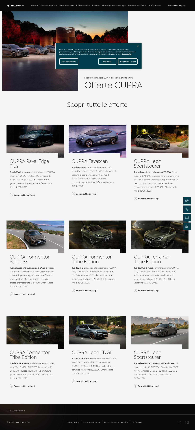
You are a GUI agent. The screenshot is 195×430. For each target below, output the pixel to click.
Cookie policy (127, 54)
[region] (98, 56)
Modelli (34, 5)
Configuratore (154, 5)
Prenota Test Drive (137, 5)
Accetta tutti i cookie (128, 61)
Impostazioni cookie (69, 61)
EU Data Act (137, 422)
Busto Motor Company (176, 6)
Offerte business (66, 5)
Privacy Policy (73, 422)
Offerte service (83, 5)
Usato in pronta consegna (114, 5)
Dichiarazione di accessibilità (116, 422)
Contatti (96, 5)
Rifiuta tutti (107, 61)
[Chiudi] (138, 46)
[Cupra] (18, 5)
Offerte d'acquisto (48, 5)
